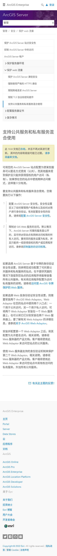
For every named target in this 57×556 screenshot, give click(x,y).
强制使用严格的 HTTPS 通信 (22, 83)
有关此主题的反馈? (43, 383)
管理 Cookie (13, 550)
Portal (6, 424)
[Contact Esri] (20, 536)
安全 (13, 31)
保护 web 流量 (26, 31)
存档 (23, 149)
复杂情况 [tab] (12, 117)
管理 (5, 31)
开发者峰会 (9, 519)
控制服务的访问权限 (34, 246)
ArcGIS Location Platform (17, 476)
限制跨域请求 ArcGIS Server (22, 90)
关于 (31, 323)
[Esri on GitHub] (15, 536)
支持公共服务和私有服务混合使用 (25, 104)
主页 (5, 419)
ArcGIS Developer (13, 481)
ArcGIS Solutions (12, 486)
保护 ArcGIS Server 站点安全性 (20, 43)
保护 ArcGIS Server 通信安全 (22, 76)
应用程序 (7, 444)
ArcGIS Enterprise (12, 471)
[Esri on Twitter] (5, 536)
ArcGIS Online (10, 462)
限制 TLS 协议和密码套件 (21, 97)
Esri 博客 (7, 509)
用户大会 (7, 514)
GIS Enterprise (18, 5)
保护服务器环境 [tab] (15, 63)
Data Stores (9, 434)
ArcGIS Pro (9, 467)
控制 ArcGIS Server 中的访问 (19, 49)
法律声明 (24, 550)
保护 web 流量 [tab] (15, 70)
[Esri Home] (9, 526)
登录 (51, 4)
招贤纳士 (7, 504)
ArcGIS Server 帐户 (14, 56)
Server (6, 429)
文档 (5, 449)
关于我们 (7, 499)
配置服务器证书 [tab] (15, 110)
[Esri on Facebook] (10, 536)
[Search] (42, 4)
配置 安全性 (35, 215)
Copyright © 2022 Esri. (14, 546)
